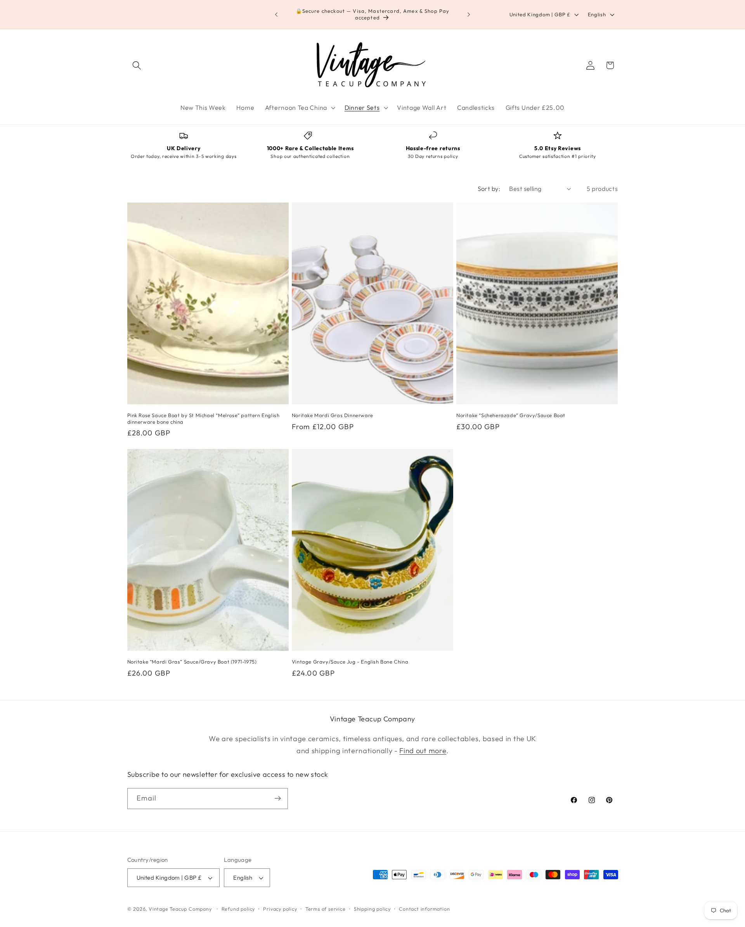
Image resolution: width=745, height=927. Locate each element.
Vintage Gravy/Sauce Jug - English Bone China (350, 661)
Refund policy (238, 909)
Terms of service (325, 909)
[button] (137, 65)
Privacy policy (280, 909)
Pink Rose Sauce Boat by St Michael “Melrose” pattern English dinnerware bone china (203, 418)
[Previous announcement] (276, 14)
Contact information (424, 909)
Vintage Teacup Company (180, 909)
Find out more (422, 750)
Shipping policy (372, 909)
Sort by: (489, 188)
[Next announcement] (468, 14)
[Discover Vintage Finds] (278, 798)
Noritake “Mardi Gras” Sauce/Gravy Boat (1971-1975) (192, 661)
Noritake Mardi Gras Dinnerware (332, 415)
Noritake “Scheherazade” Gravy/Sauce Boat (510, 415)
